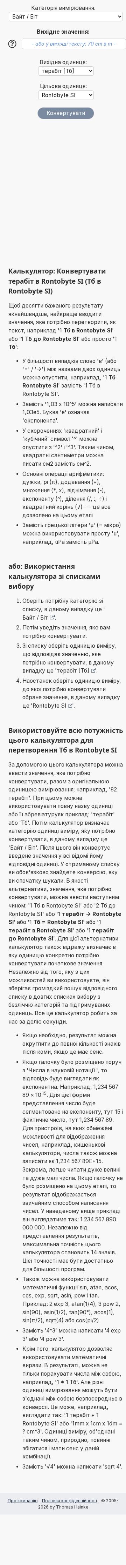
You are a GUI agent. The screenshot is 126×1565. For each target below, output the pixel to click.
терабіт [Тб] (73, 670)
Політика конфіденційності (69, 1500)
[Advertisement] (63, 193)
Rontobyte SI (49, 705)
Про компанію (23, 1500)
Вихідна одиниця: (63, 62)
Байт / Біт (35, 617)
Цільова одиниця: (63, 86)
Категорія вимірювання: (63, 8)
